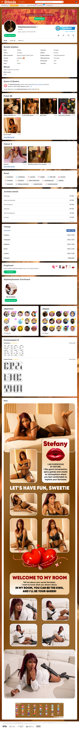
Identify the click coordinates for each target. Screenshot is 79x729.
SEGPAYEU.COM (51, 722)
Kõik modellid (5, 5)
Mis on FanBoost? (70, 31)
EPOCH (44, 722)
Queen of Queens (39, 84)
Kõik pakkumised (31, 5)
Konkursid (40, 5)
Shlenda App (49, 5)
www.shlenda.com (19, 722)
